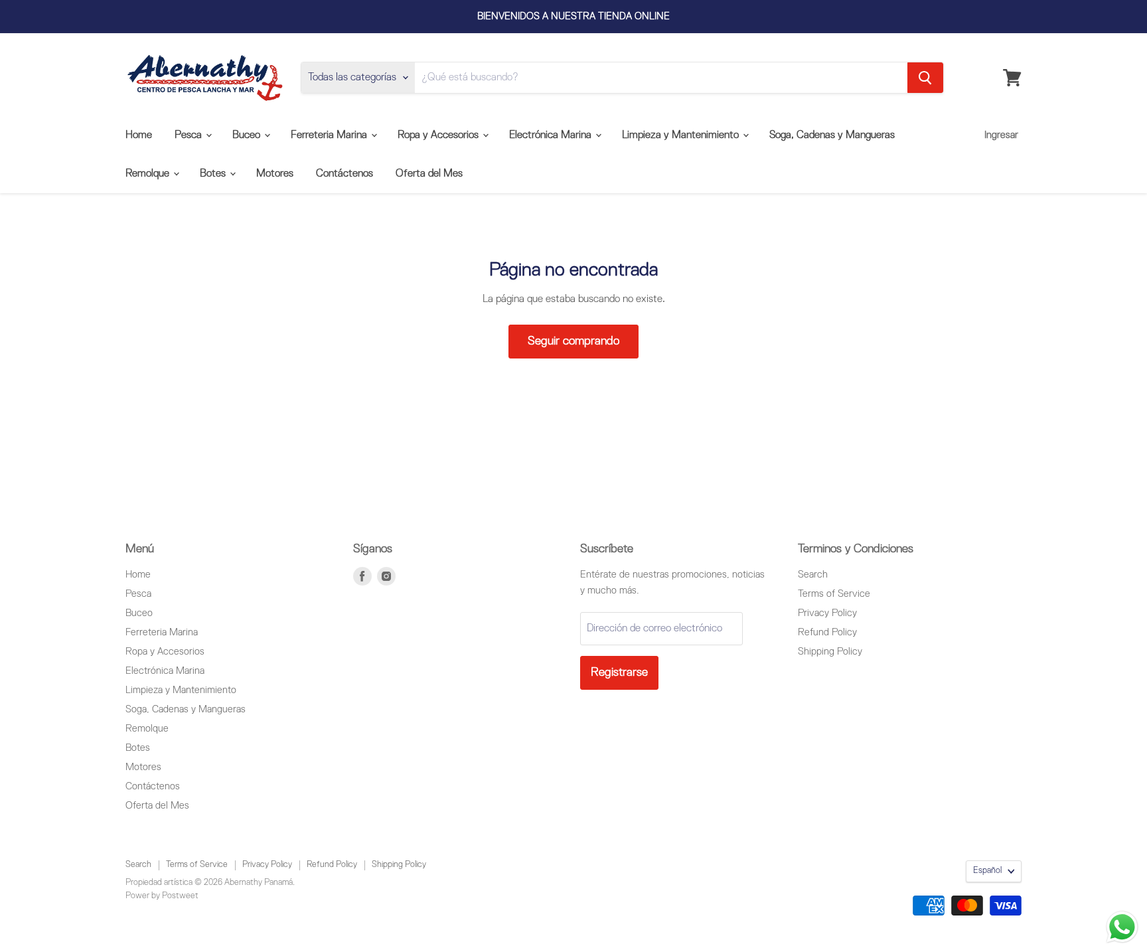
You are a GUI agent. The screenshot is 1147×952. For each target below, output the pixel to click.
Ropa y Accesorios (439, 135)
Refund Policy (827, 632)
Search (813, 575)
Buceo (247, 135)
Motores (274, 174)
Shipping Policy (830, 652)
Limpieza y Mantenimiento (681, 135)
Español (987, 870)
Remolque (148, 174)
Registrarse (619, 672)
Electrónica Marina (551, 135)
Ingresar (1001, 135)
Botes (214, 174)
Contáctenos (344, 174)
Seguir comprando (573, 341)
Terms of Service (834, 594)
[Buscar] (925, 77)
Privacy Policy (827, 613)
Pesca (189, 135)
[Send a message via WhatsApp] (1122, 927)
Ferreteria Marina (330, 135)
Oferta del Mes (429, 174)
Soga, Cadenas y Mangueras (832, 135)
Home (138, 135)
